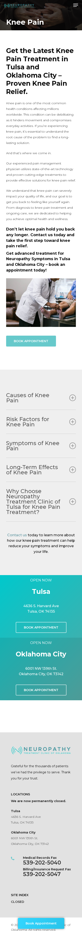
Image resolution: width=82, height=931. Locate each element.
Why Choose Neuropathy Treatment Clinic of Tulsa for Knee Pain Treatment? (33, 501)
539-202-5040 (42, 862)
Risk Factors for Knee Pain (27, 422)
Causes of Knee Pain (27, 398)
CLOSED (17, 902)
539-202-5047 (42, 874)
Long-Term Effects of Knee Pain (32, 470)
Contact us (17, 535)
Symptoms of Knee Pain (32, 446)
